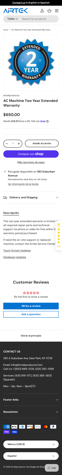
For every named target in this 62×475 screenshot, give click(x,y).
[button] (49, 10)
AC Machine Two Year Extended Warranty (30, 30)
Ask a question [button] (31, 314)
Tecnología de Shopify (36, 467)
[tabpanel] (31, 242)
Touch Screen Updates (17, 250)
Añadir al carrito (42, 143)
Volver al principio (31, 335)
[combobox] (31, 18)
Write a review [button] (31, 306)
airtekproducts (11, 95)
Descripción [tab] (11, 213)
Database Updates (14, 257)
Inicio (5, 30)
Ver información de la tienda (23, 183)
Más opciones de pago (31, 162)
